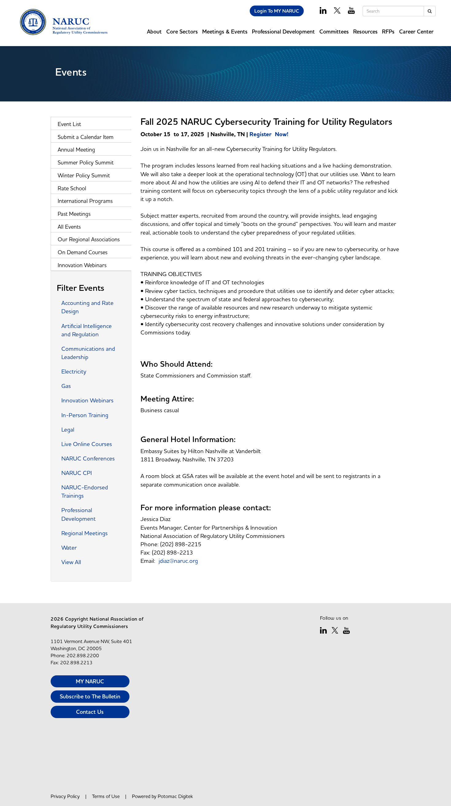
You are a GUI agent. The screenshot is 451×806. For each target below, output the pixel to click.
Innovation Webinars (82, 265)
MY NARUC (90, 681)
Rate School (72, 188)
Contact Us (90, 711)
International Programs (85, 200)
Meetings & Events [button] (225, 31)
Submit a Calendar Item (86, 136)
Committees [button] (334, 31)
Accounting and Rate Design (87, 307)
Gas (66, 385)
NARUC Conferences (88, 458)
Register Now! (268, 134)
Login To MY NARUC (276, 11)
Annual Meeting (76, 149)
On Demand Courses (82, 252)
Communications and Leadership (88, 353)
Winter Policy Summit (84, 175)
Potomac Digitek (175, 796)
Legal (67, 429)
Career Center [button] (416, 31)
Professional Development (78, 514)
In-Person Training (84, 415)
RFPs (388, 31)
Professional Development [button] (283, 31)
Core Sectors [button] (182, 31)
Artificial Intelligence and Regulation (86, 330)
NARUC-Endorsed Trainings (84, 491)
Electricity (73, 371)
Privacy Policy (65, 796)
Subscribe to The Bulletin (90, 696)
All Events (69, 226)
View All (71, 562)
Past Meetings (74, 213)
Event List (69, 124)
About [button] (154, 31)
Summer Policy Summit (86, 162)
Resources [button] (365, 31)
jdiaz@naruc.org (178, 560)
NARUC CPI (76, 472)
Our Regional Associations (89, 239)
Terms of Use (106, 796)
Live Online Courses (86, 444)
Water (69, 547)
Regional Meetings (84, 533)
